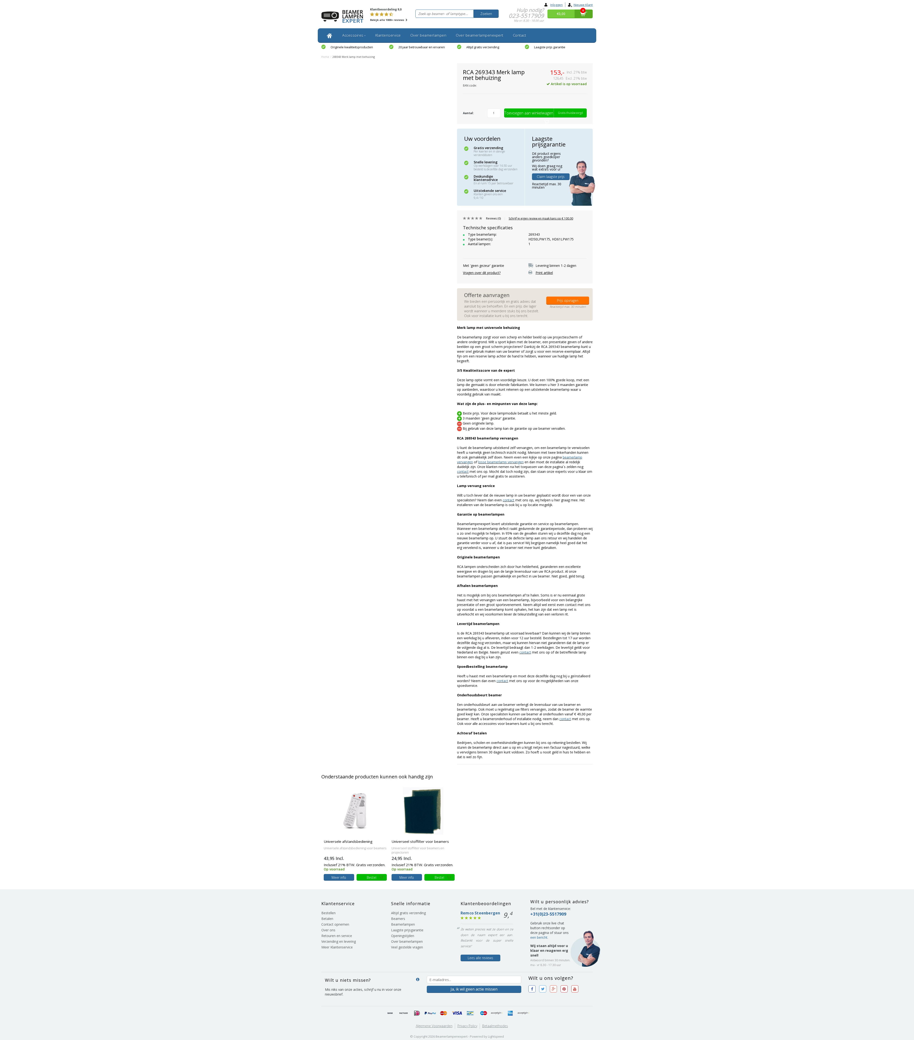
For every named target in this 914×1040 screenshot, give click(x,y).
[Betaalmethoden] (390, 1013)
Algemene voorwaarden (434, 1026)
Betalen (327, 918)
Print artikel (544, 272)
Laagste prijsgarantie (407, 930)
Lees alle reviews (480, 958)
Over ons (328, 930)
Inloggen (556, 5)
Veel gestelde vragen (407, 947)
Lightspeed (496, 1036)
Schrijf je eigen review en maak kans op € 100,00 (541, 218)
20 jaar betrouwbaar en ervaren (421, 47)
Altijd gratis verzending (482, 47)
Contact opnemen (335, 924)
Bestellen (328, 913)
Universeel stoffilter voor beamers (420, 841)
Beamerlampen (403, 924)
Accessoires (352, 35)
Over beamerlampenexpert (479, 35)
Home (325, 57)
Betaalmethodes (495, 1026)
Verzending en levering (338, 941)
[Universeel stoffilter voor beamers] (423, 811)
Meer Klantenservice (337, 947)
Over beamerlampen (428, 35)
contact (463, 471)
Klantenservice (388, 35)
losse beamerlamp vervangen (501, 462)
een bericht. (539, 937)
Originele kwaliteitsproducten (352, 47)
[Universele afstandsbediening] (355, 811)
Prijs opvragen (567, 300)
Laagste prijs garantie (549, 47)
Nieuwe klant (583, 5)
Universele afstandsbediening (348, 841)
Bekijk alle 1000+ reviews (387, 20)
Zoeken (486, 13)
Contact (519, 35)
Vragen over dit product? (482, 272)
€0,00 (561, 13)
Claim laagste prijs (551, 176)
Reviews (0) (493, 218)
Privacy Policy (467, 1026)
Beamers (398, 918)
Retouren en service (336, 935)
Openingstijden (402, 935)
